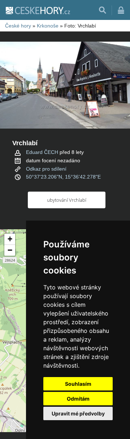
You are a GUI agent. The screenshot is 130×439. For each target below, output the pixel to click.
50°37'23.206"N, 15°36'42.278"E (63, 177)
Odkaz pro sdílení (46, 169)
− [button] (10, 250)
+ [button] (10, 238)
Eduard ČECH (42, 152)
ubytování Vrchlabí (66, 200)
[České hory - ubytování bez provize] (37, 10)
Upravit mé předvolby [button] (78, 413)
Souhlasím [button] (78, 384)
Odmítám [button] (78, 399)
